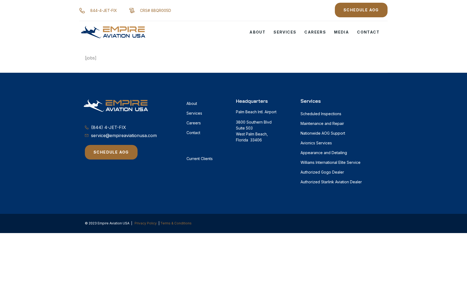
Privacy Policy (146, 223)
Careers (315, 32)
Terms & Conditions (176, 223)
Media (341, 32)
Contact (368, 32)
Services (284, 32)
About (257, 32)
